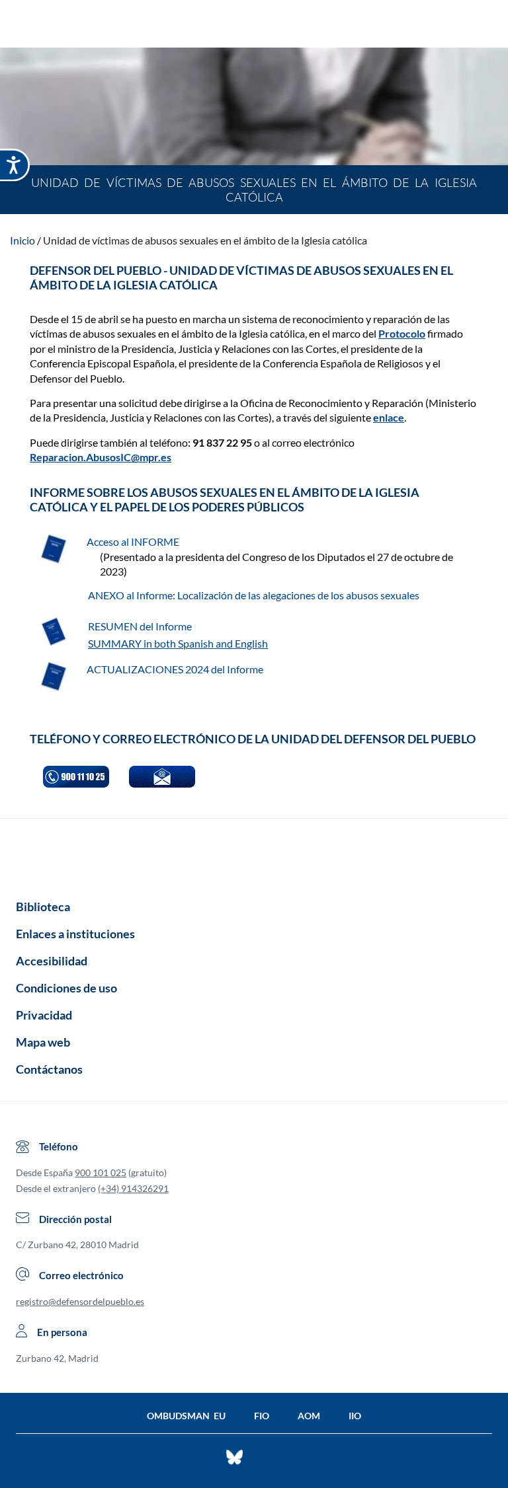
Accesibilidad (51, 960)
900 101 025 (100, 1172)
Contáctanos (49, 1069)
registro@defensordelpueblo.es (80, 1301)
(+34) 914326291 (133, 1188)
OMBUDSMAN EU (186, 1415)
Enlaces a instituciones (75, 933)
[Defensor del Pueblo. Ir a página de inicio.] (254, 25)
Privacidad (44, 1015)
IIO (355, 1415)
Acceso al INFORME (134, 541)
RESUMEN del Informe (141, 626)
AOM (309, 1415)
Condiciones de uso (66, 988)
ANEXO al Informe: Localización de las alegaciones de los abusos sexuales (253, 595)
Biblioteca (43, 906)
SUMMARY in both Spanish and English (178, 643)
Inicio (22, 240)
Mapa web (43, 1042)
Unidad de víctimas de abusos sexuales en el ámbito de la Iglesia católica (205, 240)
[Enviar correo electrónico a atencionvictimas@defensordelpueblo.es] (162, 777)
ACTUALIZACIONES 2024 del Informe (175, 669)
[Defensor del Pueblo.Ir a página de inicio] (254, 854)
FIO (261, 1415)
